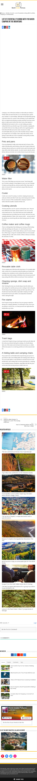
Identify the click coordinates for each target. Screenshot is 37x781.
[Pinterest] (18, 654)
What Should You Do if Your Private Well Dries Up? (22, 672)
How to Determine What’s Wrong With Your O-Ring (24, 425)
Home (3, 13)
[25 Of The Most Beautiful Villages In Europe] (14, 741)
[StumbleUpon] (21, 654)
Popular (9, 662)
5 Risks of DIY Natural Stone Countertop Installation (23, 679)
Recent (3, 662)
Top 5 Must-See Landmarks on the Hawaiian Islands (17, 473)
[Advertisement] (18, 52)
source (3, 174)
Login (35, 623)
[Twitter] (15, 654)
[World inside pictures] (18, 5)
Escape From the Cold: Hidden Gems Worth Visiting (17, 584)
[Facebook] (12, 654)
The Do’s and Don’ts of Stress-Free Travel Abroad (16, 452)
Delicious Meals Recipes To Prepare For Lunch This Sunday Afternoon (12, 420)
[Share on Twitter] (5, 27)
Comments (15, 662)
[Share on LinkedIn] (9, 27)
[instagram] (24, 654)
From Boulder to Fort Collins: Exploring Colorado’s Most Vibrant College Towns (17, 494)
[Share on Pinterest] (7, 27)
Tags (21, 662)
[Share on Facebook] (3, 27)
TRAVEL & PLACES (10, 13)
